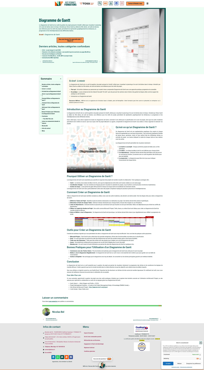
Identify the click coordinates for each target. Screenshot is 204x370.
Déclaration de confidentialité (186, 367)
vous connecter (53, 301)
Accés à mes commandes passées (92, 336)
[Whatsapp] (58, 357)
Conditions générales (89, 351)
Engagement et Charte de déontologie (94, 344)
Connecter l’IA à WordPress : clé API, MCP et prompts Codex (57, 55)
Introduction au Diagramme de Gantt (51, 91)
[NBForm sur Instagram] (122, 3)
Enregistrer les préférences (193, 363)
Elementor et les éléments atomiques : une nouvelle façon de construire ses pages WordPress (66, 52)
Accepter (168, 363)
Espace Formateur (88, 333)
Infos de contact (46, 128)
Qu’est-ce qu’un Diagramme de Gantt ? (51, 95)
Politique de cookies (175, 367)
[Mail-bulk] (62, 357)
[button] (201, 343)
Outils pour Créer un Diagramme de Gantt (51, 108)
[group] (102, 365)
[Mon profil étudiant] (111, 3)
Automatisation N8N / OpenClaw (50, 57)
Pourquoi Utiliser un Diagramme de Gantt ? (51, 99)
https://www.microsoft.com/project (98, 287)
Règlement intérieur (89, 347)
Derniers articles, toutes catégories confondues (51, 85)
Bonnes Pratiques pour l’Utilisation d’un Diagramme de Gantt (51, 112)
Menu (43, 131)
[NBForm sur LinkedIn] (116, 3)
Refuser (179, 363)
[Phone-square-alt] (67, 357)
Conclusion (45, 116)
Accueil (41, 34)
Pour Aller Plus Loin (48, 118)
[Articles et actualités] (105, 3)
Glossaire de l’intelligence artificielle (51, 54)
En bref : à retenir (46, 89)
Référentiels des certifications (92, 340)
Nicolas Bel (45, 125)
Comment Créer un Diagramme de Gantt (50, 103)
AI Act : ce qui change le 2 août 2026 (51, 50)
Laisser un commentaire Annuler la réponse (51, 122)
